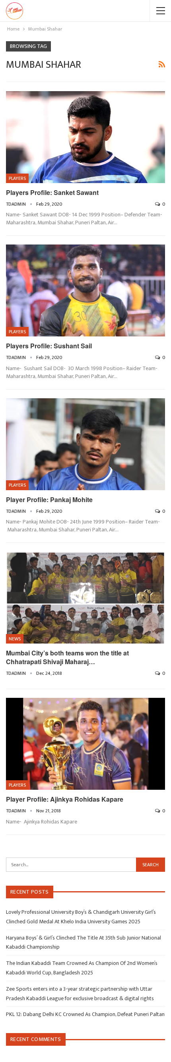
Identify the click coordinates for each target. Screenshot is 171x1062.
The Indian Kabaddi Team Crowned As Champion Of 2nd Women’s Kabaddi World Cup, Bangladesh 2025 (81, 968)
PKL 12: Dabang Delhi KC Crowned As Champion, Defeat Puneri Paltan (85, 1014)
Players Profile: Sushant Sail (49, 345)
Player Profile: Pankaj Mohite (49, 499)
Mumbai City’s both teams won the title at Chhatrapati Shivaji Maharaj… (67, 657)
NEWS (15, 639)
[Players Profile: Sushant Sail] (85, 290)
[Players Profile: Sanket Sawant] (85, 137)
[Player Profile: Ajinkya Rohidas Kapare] (85, 744)
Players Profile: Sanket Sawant (52, 192)
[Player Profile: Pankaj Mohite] (85, 444)
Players (17, 178)
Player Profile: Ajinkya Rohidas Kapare (64, 799)
